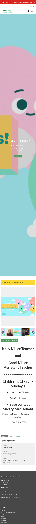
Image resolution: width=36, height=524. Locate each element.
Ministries (4, 518)
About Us (4, 523)
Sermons (3, 520)
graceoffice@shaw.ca (13, 497)
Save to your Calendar (9, 340)
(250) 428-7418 (11, 495)
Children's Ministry (15, 436)
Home (3, 510)
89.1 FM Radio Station (8, 512)
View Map (4, 487)
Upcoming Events (8, 441)
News (3, 516)
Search (32, 6)
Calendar (18, 156)
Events (3, 514)
